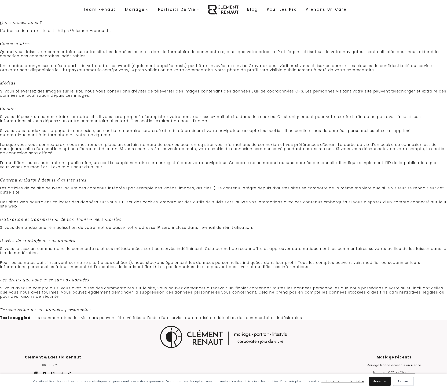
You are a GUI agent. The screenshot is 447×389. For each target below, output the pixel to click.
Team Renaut (99, 9)
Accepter (380, 381)
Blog (252, 9)
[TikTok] (69, 373)
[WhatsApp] (61, 373)
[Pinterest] (53, 373)
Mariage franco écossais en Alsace (394, 365)
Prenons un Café (326, 9)
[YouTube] (44, 373)
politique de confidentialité (342, 381)
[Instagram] (36, 373)
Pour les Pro (282, 9)
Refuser (403, 381)
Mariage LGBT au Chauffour (394, 372)
